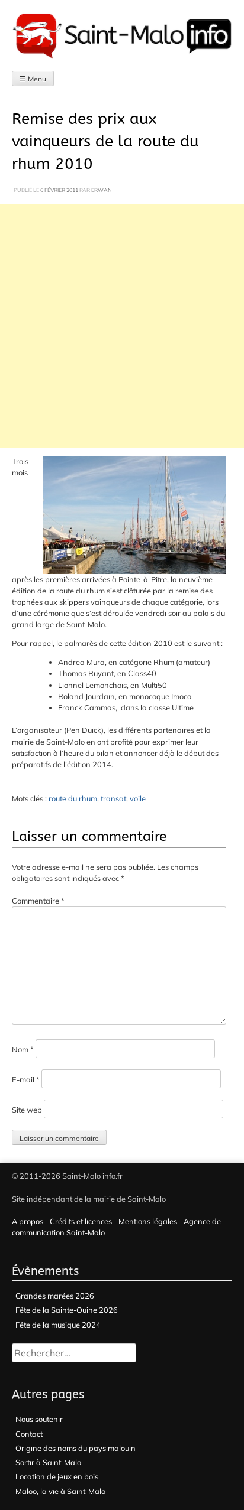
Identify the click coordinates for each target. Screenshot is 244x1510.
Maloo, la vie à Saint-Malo (60, 1491)
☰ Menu (33, 78)
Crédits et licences (81, 1221)
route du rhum (73, 798)
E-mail (26, 1079)
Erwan (101, 190)
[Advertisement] (122, 326)
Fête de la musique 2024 (58, 1324)
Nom (23, 1049)
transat (113, 798)
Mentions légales (147, 1221)
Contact (29, 1434)
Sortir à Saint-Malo (48, 1462)
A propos (27, 1221)
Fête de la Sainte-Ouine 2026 (66, 1310)
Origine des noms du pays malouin (75, 1448)
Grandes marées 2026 (54, 1295)
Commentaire (38, 900)
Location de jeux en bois (56, 1476)
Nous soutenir (39, 1419)
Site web (27, 1109)
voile (138, 798)
